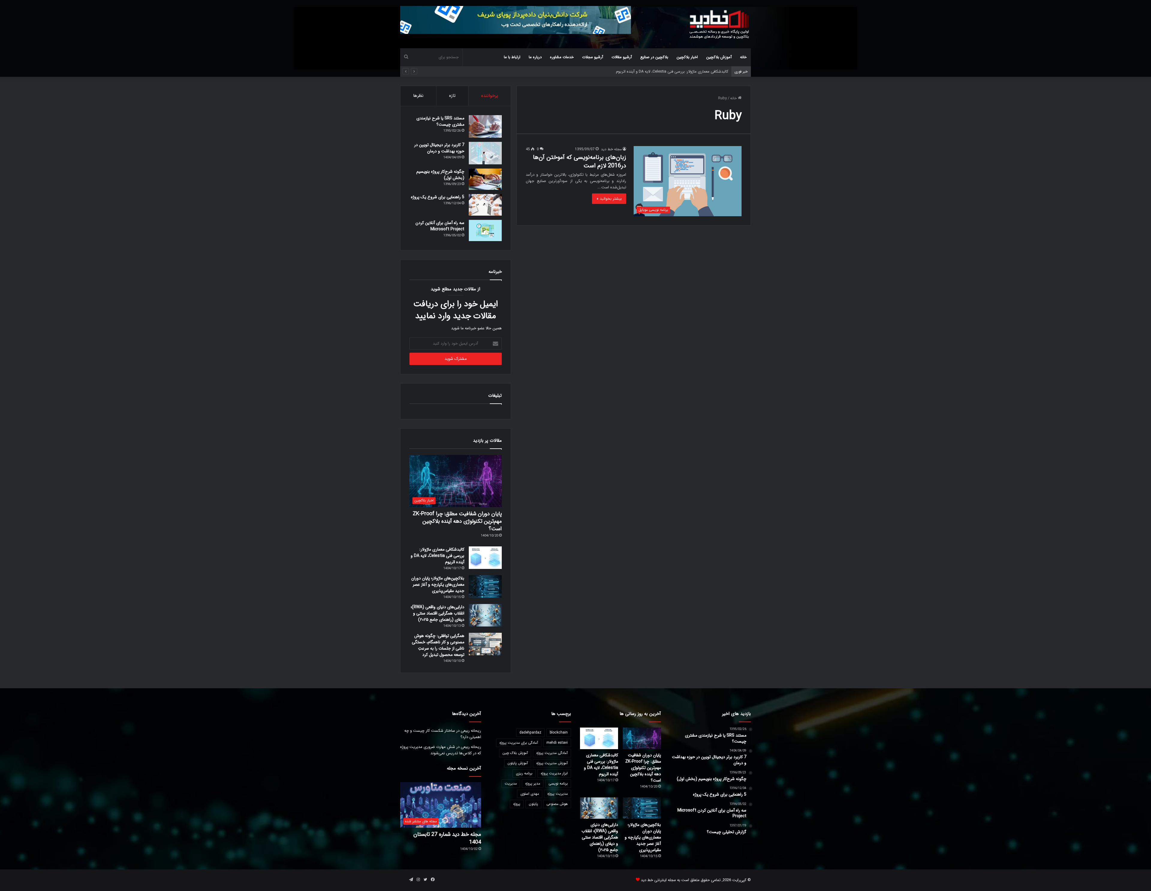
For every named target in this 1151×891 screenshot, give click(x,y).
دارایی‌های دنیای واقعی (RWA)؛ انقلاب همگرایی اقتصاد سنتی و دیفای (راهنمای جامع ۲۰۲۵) (437, 613)
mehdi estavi (557, 743)
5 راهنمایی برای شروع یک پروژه (437, 197)
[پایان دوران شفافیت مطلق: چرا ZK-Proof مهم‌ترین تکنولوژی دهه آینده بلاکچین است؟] (642, 738)
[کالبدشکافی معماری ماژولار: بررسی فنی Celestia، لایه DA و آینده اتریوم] (485, 557)
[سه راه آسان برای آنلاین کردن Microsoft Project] (485, 230)
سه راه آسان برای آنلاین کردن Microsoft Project (439, 226)
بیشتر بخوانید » (609, 199)
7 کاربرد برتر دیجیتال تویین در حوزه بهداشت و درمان (439, 148)
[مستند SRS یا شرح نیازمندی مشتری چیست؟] (485, 126)
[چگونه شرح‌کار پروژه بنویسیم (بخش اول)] (485, 179)
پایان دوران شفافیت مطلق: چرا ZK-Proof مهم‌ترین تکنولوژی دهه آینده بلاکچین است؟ (457, 521)
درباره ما (535, 57)
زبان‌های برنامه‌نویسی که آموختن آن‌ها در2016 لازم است (579, 161)
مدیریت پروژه (557, 794)
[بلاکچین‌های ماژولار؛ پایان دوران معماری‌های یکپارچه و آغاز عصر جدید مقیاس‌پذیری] (485, 586)
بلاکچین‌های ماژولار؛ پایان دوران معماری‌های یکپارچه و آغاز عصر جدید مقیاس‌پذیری (662, 71)
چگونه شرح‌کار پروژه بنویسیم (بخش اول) (440, 174)
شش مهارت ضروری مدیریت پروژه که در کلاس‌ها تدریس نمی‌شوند (440, 750)
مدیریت (511, 783)
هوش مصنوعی (557, 804)
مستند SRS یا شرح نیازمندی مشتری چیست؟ (440, 121)
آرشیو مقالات (621, 57)
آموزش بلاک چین (515, 753)
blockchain (559, 732)
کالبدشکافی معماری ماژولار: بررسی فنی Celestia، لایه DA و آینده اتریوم (437, 555)
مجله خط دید (611, 149)
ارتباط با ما (512, 57)
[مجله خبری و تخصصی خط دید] (719, 24)
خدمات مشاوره (562, 57)
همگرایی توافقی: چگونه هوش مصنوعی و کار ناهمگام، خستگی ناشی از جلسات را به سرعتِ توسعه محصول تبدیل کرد (438, 645)
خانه (743, 57)
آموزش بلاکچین (719, 57)
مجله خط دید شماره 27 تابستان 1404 (447, 838)
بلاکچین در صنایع (654, 57)
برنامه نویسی (558, 783)
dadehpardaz (530, 732)
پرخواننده (489, 95)
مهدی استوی (529, 794)
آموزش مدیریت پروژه (552, 763)
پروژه (516, 804)
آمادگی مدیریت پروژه (552, 753)
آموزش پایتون (517, 763)
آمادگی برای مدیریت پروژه (518, 743)
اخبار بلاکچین (687, 57)
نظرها (418, 95)
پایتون (533, 804)
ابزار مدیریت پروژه (554, 773)
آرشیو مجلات (592, 57)
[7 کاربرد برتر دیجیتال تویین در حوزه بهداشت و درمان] (485, 153)
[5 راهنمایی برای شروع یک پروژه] (485, 205)
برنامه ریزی (524, 773)
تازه (452, 95)
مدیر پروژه (532, 783)
